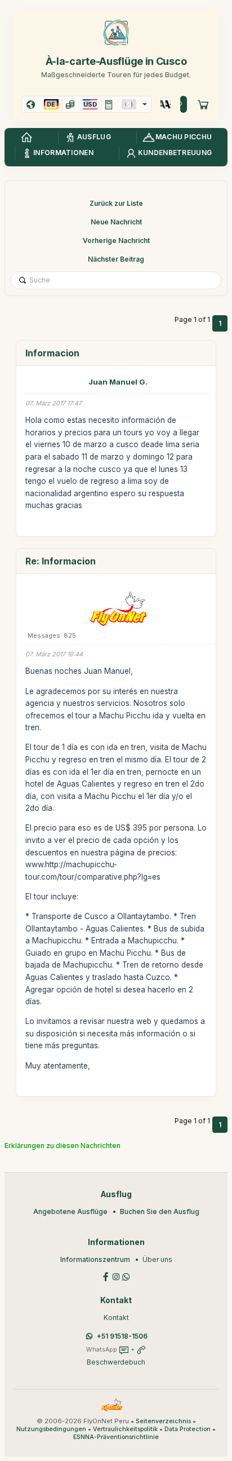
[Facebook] (106, 1276)
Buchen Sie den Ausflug (159, 1211)
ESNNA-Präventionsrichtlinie (116, 1437)
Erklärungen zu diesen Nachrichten (63, 1145)
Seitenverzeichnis (163, 1421)
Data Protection (187, 1429)
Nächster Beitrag (116, 259)
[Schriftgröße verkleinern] (168, 104)
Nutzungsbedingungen (51, 1429)
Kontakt (116, 1317)
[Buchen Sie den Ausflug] (203, 104)
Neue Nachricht (116, 222)
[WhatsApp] (126, 1276)
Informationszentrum (95, 1259)
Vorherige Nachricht (116, 240)
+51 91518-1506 (122, 1336)
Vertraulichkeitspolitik (125, 1429)
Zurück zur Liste (116, 203)
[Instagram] (116, 1276)
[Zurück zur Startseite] (26, 137)
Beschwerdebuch (116, 1362)
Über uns (157, 1259)
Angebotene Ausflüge (70, 1211)
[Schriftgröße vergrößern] (163, 104)
